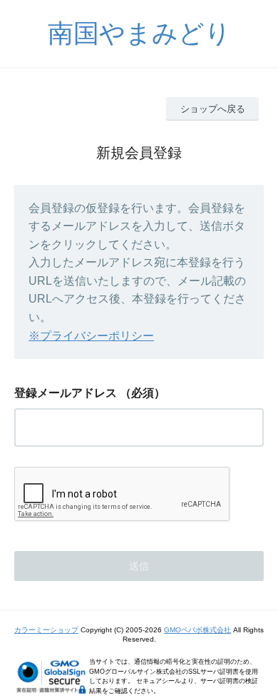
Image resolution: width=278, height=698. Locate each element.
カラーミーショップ (46, 630)
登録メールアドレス (65, 393)
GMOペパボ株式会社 (197, 630)
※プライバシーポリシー (91, 336)
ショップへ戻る (212, 108)
